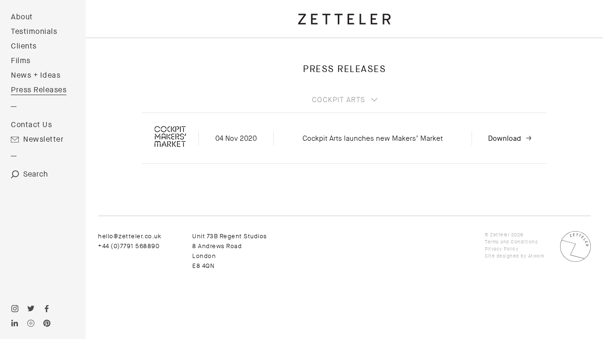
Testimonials (34, 31)
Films (21, 60)
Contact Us (31, 124)
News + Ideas (35, 75)
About (22, 17)
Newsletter (43, 139)
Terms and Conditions (511, 242)
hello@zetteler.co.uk (129, 236)
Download (504, 138)
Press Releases (38, 90)
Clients (24, 46)
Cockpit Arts (338, 100)
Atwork (536, 256)
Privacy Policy (501, 249)
